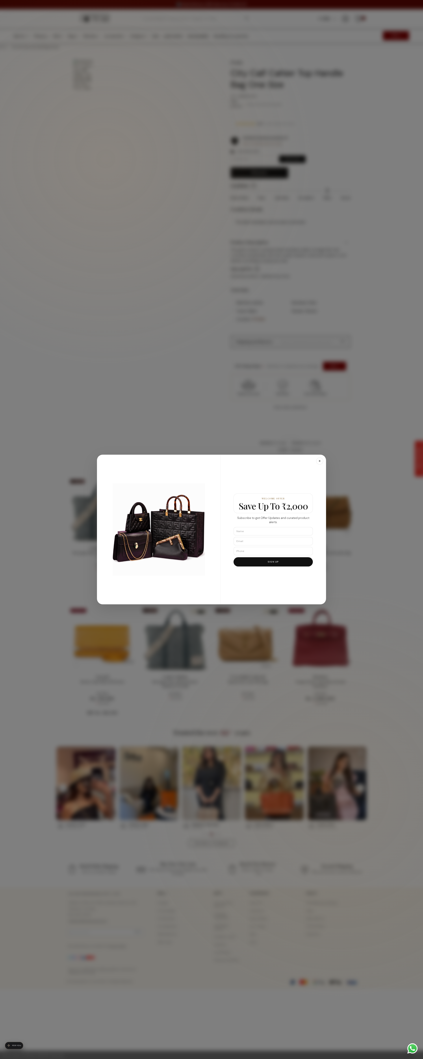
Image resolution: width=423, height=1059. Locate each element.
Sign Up (273, 562)
